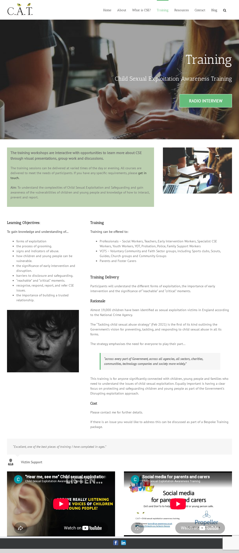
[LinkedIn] (123, 542)
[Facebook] (115, 542)
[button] (224, 10)
